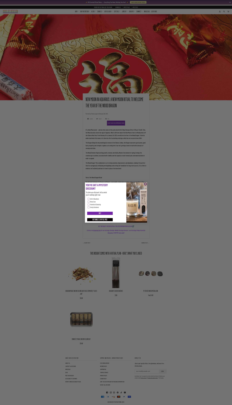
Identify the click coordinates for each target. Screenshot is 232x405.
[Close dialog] (145, 184)
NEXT (100, 213)
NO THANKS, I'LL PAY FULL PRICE (100, 219)
